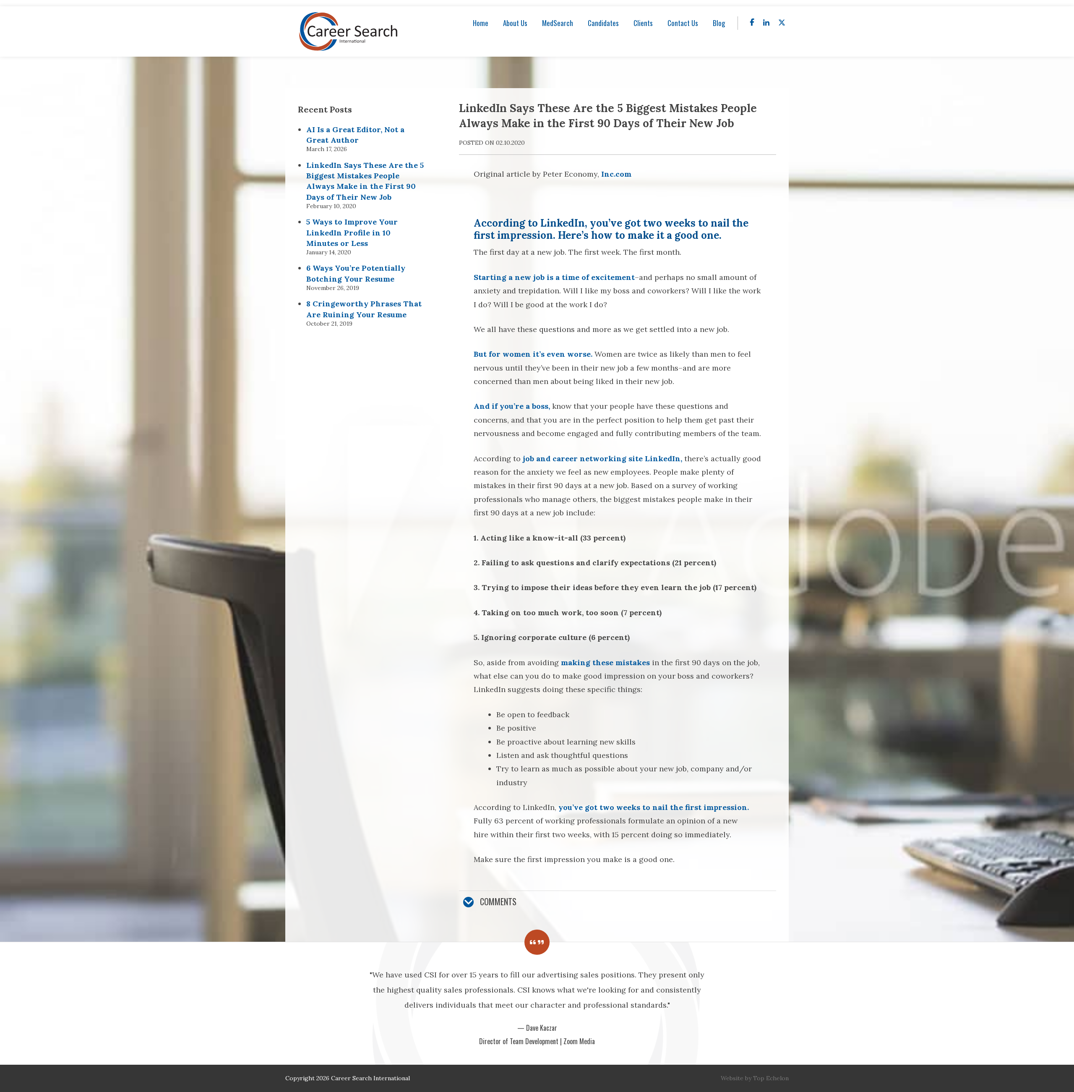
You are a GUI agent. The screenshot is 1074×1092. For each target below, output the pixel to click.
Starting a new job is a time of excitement (554, 277)
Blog (719, 23)
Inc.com (616, 174)
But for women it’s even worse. (533, 354)
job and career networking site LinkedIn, (602, 458)
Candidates (603, 23)
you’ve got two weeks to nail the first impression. (653, 807)
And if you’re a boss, (512, 406)
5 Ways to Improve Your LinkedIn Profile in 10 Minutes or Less (352, 232)
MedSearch (557, 23)
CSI (348, 31)
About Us (515, 23)
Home (480, 23)
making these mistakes (605, 662)
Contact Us (682, 23)
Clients (643, 23)
